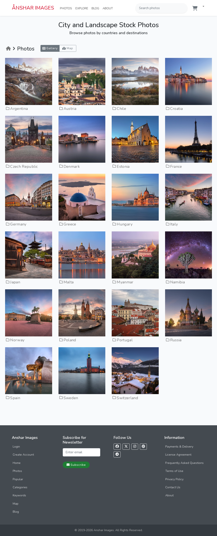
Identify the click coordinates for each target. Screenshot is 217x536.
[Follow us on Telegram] (117, 454)
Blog (96, 8)
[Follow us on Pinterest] (143, 447)
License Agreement (178, 455)
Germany (18, 224)
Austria (70, 108)
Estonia (123, 166)
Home (17, 463)
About (109, 8)
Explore (82, 8)
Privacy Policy (174, 479)
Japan (15, 282)
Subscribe (78, 465)
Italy (174, 224)
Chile (121, 108)
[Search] (183, 8)
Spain (15, 397)
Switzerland (127, 397)
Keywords (19, 495)
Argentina (19, 108)
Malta (69, 282)
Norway (17, 340)
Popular (18, 479)
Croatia (176, 108)
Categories (20, 487)
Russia (176, 340)
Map (15, 504)
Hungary (124, 224)
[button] (201, 7)
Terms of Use (174, 471)
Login (16, 447)
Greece (70, 224)
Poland (70, 340)
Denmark (72, 166)
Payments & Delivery (179, 447)
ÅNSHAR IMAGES (33, 7)
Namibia (177, 282)
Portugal (125, 340)
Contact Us (172, 487)
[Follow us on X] (126, 447)
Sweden (71, 397)
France (176, 166)
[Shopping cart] (195, 8)
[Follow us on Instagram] (134, 447)
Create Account (23, 455)
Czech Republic (24, 166)
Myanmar (125, 282)
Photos (67, 8)
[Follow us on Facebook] (117, 447)
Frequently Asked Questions (184, 463)
